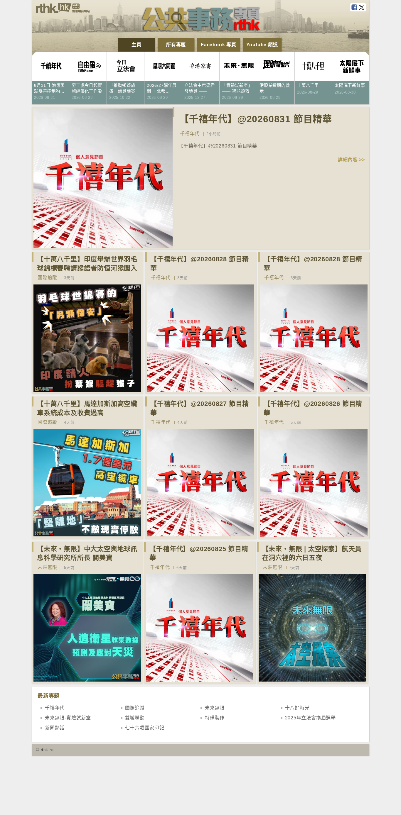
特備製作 (215, 717)
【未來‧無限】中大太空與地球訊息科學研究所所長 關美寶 (87, 553)
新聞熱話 (55, 727)
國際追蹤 (47, 277)
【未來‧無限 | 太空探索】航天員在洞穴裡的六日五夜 (312, 553)
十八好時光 (297, 707)
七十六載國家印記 (144, 727)
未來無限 (47, 567)
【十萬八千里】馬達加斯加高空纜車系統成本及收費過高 (87, 408)
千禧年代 (190, 133)
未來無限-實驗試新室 (68, 717)
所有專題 (176, 44)
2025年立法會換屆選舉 (310, 717)
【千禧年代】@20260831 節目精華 (255, 119)
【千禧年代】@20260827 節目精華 (199, 408)
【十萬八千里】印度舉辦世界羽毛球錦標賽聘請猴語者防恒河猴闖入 (87, 263)
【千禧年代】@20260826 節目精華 (313, 408)
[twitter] (362, 7)
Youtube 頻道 (262, 44)
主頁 (136, 44)
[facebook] (355, 7)
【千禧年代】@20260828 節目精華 (199, 263)
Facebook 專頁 (218, 44)
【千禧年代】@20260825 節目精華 (198, 553)
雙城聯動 (135, 717)
